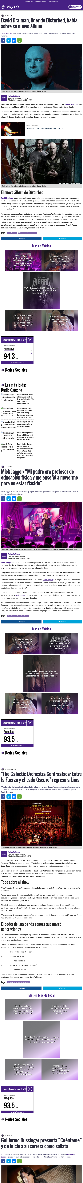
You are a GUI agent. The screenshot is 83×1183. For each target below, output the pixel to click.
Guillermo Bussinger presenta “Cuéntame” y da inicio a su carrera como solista (60, 260)
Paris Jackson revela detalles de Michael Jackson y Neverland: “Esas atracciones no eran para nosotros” (23, 320)
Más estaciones (53, 1)
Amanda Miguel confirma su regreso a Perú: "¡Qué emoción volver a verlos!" (60, 1069)
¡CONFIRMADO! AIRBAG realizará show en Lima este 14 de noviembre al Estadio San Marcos (41, 290)
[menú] (3, 7)
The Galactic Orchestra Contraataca (19, 982)
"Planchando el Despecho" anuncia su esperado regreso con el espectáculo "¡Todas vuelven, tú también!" (41, 1039)
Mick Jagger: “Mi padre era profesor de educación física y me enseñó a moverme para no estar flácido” (23, 260)
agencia (34, 233)
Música (9, 15)
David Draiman (6, 33)
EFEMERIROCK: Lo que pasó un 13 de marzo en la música (44, 128)
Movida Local (12, 769)
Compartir (22, 239)
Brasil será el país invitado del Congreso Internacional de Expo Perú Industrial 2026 (23, 1010)
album (28, 233)
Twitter (63, 239)
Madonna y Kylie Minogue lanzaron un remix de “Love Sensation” (59, 1010)
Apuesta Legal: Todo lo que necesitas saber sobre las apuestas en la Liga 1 (25, 424)
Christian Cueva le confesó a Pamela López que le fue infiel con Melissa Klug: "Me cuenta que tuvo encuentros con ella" (25, 399)
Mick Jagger (48, 580)
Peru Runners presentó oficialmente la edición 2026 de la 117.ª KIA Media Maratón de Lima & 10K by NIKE (23, 1069)
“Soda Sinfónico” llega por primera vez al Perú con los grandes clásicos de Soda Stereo (59, 703)
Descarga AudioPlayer (40, 1)
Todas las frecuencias (17, 363)
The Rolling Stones (22, 616)
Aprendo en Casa (29, 1)
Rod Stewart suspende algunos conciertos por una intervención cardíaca (59, 320)
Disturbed (21, 233)
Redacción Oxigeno (14, 96)
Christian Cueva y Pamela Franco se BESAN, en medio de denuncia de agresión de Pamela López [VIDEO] (25, 436)
